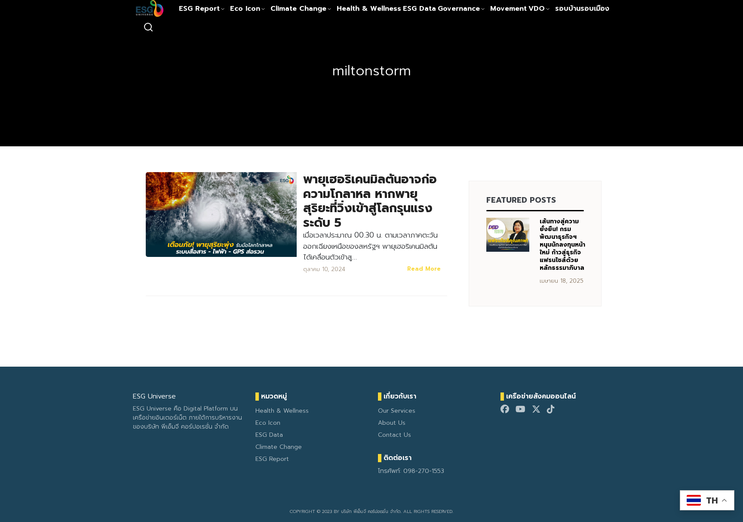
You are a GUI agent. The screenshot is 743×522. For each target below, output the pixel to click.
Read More (424, 269)
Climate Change (298, 8)
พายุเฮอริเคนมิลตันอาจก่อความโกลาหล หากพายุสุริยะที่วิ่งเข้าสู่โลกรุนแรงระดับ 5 (370, 201)
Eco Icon (245, 8)
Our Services (396, 410)
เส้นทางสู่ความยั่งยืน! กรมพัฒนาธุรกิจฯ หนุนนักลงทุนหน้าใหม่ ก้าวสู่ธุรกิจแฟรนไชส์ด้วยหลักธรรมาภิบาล (562, 244)
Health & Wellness (369, 8)
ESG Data (419, 8)
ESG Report (199, 8)
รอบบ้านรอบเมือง (582, 8)
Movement (508, 8)
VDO (536, 8)
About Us (391, 422)
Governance (459, 8)
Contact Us (394, 434)
